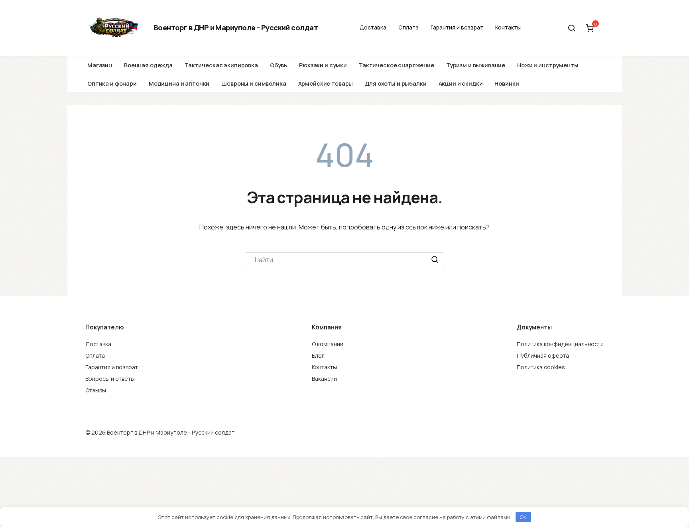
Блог (318, 355)
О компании (327, 344)
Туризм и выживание (475, 65)
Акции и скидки (461, 83)
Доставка (373, 27)
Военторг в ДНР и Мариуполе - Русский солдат (236, 27)
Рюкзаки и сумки (323, 65)
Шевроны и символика (253, 83)
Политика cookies (541, 367)
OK (523, 517)
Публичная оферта (543, 355)
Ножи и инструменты (547, 65)
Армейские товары (325, 83)
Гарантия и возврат (457, 27)
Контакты (508, 27)
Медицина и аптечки (179, 83)
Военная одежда (148, 65)
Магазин (99, 65)
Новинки (506, 83)
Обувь (278, 65)
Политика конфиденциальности (560, 344)
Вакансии (324, 378)
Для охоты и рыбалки (395, 83)
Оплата (408, 27)
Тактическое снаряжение (396, 65)
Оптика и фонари (112, 83)
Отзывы (95, 390)
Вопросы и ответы (110, 378)
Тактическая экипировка (221, 65)
